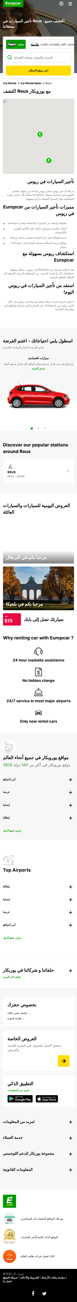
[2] (38, 428)
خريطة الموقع (10, 1277)
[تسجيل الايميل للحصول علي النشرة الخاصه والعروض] (64, 1061)
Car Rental (9, 83)
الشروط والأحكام (29, 1277)
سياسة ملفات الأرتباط (53, 1277)
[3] (45, 428)
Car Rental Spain (30, 83)
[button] (40, 134)
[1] (31, 428)
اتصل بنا (7, 1281)
